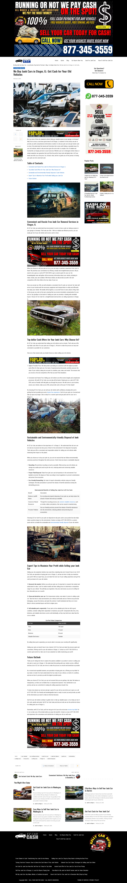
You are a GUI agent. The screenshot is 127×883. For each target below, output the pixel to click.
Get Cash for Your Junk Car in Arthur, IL (18, 159)
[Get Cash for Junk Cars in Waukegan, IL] (22, 793)
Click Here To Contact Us (99, 73)
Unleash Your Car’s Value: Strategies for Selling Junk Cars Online (78, 862)
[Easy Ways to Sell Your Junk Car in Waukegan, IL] (22, 815)
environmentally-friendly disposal (59, 522)
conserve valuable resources (67, 502)
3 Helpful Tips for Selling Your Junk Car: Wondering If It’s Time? (91, 177)
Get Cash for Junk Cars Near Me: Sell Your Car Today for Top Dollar (34, 866)
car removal (24, 756)
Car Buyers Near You (77, 60)
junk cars (64, 756)
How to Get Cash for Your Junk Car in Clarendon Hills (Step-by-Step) (68, 874)
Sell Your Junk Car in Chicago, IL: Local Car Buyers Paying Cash (33, 870)
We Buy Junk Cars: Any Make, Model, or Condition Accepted (32, 874)
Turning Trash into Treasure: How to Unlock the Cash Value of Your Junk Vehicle (37, 862)
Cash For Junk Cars (90, 60)
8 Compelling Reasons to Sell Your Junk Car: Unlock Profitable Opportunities (90, 195)
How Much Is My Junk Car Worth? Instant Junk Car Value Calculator (70, 870)
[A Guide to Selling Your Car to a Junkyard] (107, 187)
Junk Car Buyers (55, 756)
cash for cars (45, 756)
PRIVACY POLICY (94, 880)
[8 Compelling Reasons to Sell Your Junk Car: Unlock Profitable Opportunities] (91, 187)
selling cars (34, 758)
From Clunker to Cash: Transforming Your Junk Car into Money (32, 858)
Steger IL (42, 758)
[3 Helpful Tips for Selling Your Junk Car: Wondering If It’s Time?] (91, 169)
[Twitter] (21, 134)
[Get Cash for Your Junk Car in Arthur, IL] (18, 152)
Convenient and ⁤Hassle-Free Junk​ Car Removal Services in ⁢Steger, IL (47, 167)
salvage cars (18, 758)
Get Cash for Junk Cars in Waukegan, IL (47, 788)
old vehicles (72, 756)
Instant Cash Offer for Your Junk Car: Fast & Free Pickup (69, 866)
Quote (62, 60)
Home (56, 60)
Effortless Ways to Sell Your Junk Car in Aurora (99, 789)
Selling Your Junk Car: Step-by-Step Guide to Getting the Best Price (69, 858)
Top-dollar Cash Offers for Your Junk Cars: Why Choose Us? (45, 170)
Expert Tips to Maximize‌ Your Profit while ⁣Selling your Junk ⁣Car (46, 175)
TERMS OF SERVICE (82, 880)
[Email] (21, 139)
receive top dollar (72, 709)
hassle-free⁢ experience (53, 392)
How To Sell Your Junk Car (105, 60)
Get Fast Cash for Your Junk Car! (97, 811)
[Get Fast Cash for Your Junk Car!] (74, 815)
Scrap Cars (26, 758)
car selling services (34, 756)
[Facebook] (15, 134)
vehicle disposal (51, 758)
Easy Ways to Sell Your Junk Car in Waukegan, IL (46, 810)
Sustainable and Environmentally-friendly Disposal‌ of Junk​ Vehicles (46, 173)
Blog (68, 60)
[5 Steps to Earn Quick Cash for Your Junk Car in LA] (107, 169)
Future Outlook (32, 178)
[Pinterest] (15, 139)
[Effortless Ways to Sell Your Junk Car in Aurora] (74, 793)
